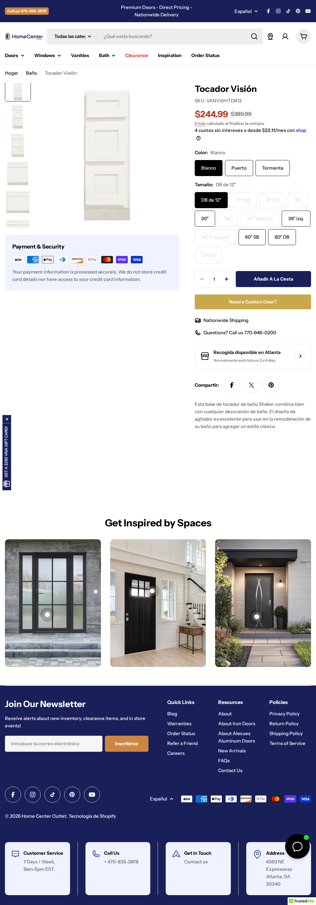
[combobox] (155, 36)
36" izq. (296, 218)
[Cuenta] (285, 36)
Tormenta (272, 168)
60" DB (282, 237)
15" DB (247, 202)
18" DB (276, 202)
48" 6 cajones (218, 239)
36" (231, 221)
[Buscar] (254, 36)
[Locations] (270, 36)
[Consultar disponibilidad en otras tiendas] (300, 356)
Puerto (239, 168)
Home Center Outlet (44, 816)
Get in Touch (197, 853)
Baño (31, 73)
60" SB (252, 237)
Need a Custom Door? (253, 302)
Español (243, 11)
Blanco (208, 168)
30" (205, 218)
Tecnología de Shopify (92, 816)
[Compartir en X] (251, 385)
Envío (200, 123)
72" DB (211, 258)
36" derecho (263, 221)
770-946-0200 (260, 332)
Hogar (11, 73)
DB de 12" (211, 200)
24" (301, 202)
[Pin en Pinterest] (271, 385)
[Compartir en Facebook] (232, 385)
